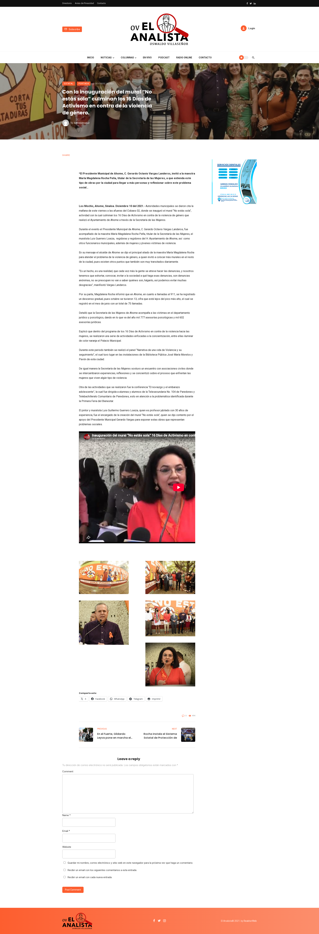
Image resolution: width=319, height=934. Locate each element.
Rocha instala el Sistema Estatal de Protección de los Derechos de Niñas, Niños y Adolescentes (160, 736)
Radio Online (184, 57)
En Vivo (147, 57)
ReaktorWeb (250, 921)
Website (66, 846)
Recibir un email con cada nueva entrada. (90, 877)
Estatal (68, 83)
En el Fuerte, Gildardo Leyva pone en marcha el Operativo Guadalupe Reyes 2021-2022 (114, 736)
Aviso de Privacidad (84, 3)
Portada (84, 83)
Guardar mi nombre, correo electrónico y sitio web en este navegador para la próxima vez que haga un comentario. (130, 862)
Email (66, 831)
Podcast (164, 57)
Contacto (101, 3)
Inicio (90, 57)
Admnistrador (82, 123)
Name (66, 815)
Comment (67, 771)
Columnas (127, 57)
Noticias (106, 57)
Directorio (67, 3)
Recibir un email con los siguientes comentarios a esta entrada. (102, 870)
